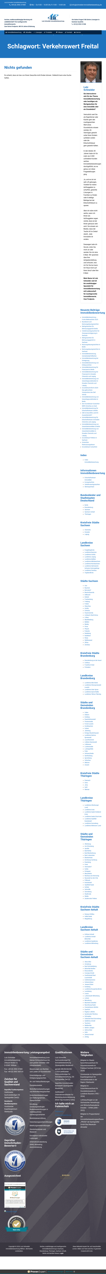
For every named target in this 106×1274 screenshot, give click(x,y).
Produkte (49, 32)
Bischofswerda (89, 592)
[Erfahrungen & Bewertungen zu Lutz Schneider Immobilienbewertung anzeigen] (15, 1195)
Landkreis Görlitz (90, 554)
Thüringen (88, 514)
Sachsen (87, 509)
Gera (86, 782)
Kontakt (69, 32)
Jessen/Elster (89, 984)
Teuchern (87, 1023)
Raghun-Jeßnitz (90, 1012)
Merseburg (88, 1000)
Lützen (87, 998)
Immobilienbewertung (14, 32)
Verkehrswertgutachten (92, 484)
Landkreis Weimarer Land (93, 825)
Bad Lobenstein (90, 855)
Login (61, 1253)
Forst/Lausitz (89, 724)
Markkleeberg (89, 619)
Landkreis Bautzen (91, 552)
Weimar (87, 789)
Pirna (86, 626)
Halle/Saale (88, 916)
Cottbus (87, 662)
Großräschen (89, 726)
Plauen (87, 629)
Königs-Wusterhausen (92, 733)
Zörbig (87, 1037)
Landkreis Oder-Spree (91, 689)
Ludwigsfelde (89, 749)
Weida (87, 896)
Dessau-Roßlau (89, 914)
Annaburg (88, 964)
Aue (86, 585)
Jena (86, 785)
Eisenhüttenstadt (90, 719)
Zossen (87, 765)
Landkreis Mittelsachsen (92, 561)
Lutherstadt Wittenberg (92, 996)
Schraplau (88, 1016)
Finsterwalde (89, 721)
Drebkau (87, 717)
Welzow (87, 762)
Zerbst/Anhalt (89, 1034)
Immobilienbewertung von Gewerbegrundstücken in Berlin (90, 399)
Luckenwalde (89, 746)
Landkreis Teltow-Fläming (93, 694)
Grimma (87, 610)
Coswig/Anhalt (89, 973)
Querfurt (87, 1009)
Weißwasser (88, 640)
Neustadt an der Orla (91, 878)
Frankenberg (89, 599)
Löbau (87, 617)
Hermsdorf (88, 867)
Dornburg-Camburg (91, 860)
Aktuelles (28, 32)
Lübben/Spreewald (91, 742)
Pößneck (87, 880)
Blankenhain (89, 857)
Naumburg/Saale (90, 1005)
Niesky (87, 624)
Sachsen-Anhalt (90, 512)
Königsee (87, 871)
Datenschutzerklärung (63, 1115)
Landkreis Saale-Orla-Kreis (93, 816)
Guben (87, 728)
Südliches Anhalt (90, 1021)
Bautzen (87, 588)
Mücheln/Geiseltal (90, 1002)
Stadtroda (88, 894)
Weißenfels (88, 1025)
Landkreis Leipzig (90, 557)
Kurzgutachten (89, 482)
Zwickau (87, 645)
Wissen (60, 32)
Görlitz (87, 608)
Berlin (86, 505)
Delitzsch (87, 595)
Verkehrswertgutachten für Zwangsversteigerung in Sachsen (90, 333)
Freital (87, 604)
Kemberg (87, 987)
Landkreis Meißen (90, 559)
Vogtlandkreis (89, 572)
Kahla (86, 869)
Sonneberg (88, 891)
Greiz (86, 864)
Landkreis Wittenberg (91, 943)
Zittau (86, 642)
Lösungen (39, 32)
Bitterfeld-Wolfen (90, 968)
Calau (86, 712)
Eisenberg (88, 862)
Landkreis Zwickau (91, 570)
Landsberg (88, 991)
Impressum (59, 1111)
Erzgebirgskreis (89, 550)
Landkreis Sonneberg (91, 823)
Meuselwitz (88, 873)
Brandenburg (89, 507)
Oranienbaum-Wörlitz (91, 1007)
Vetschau (88, 760)
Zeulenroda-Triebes (91, 898)
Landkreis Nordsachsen (92, 563)
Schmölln (87, 889)
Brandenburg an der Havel (93, 660)
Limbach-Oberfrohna (91, 615)
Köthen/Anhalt (89, 934)
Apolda (87, 848)
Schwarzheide (89, 753)
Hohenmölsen (89, 982)
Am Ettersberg (89, 846)
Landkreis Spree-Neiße (92, 692)
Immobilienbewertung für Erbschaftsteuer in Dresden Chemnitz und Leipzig (90, 420)
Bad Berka (88, 851)
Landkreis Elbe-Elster (91, 683)
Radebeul (88, 635)
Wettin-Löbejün (89, 1028)
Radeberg (88, 633)
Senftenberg (88, 756)
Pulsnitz (87, 631)
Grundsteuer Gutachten (89, 447)
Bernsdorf (88, 590)
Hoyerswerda (89, 613)
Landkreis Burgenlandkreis (93, 989)
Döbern (87, 715)
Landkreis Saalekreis (91, 941)
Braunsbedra (89, 971)
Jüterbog (87, 730)
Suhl (86, 787)
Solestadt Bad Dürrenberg (93, 1018)
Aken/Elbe (88, 962)
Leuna (87, 993)
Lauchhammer (89, 740)
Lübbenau (88, 744)
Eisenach (87, 780)
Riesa (86, 638)
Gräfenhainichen (90, 980)
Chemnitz (88, 530)
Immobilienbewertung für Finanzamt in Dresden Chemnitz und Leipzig (90, 374)
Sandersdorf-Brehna (91, 1014)
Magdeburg (88, 918)
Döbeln (87, 597)
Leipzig (87, 534)
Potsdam (87, 667)
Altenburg (88, 844)
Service (78, 32)
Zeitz (86, 1032)
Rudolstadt (88, 882)
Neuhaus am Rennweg (92, 876)
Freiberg (87, 601)
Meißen (87, 622)
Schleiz (87, 887)
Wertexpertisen (89, 487)
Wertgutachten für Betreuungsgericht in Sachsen (88, 340)
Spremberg (88, 758)
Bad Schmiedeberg (91, 966)
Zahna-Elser (88, 1030)
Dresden (87, 532)
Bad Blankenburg (90, 853)
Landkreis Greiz (90, 809)
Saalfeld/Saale (89, 885)
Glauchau (88, 606)
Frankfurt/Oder (89, 665)
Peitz (86, 751)
